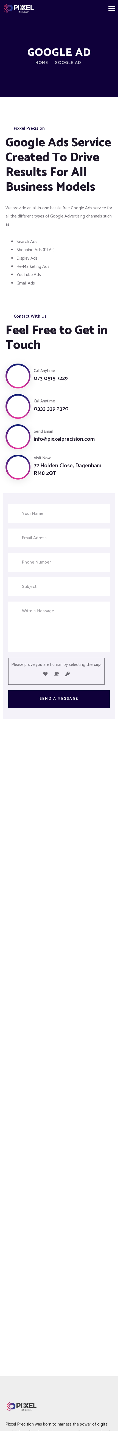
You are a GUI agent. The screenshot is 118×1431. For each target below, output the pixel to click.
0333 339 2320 (51, 409)
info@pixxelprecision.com (64, 439)
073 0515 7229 (51, 378)
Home (41, 62)
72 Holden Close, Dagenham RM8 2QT (67, 469)
